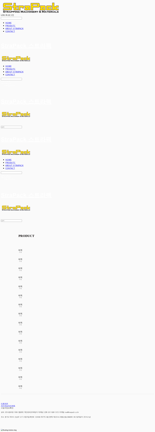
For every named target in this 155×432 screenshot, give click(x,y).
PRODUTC (10, 25)
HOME (8, 22)
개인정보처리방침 (8, 406)
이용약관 (4, 404)
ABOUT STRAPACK (14, 28)
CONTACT (10, 31)
